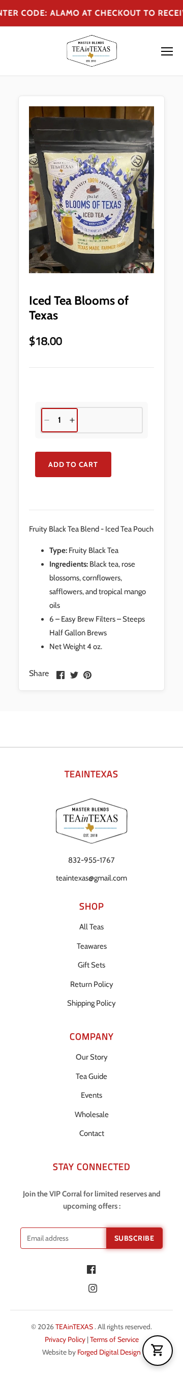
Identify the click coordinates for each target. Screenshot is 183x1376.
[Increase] (72, 420)
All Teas (91, 926)
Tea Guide (91, 1076)
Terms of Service (114, 1339)
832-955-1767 (91, 860)
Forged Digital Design (109, 1352)
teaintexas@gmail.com (91, 878)
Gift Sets (91, 965)
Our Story (92, 1057)
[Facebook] (91, 1269)
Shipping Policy (91, 1003)
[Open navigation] (167, 51)
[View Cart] (157, 1350)
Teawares (92, 946)
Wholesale (92, 1114)
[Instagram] (92, 1288)
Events (91, 1095)
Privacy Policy (66, 1339)
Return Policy (91, 984)
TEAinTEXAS (75, 1326)
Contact (91, 1133)
